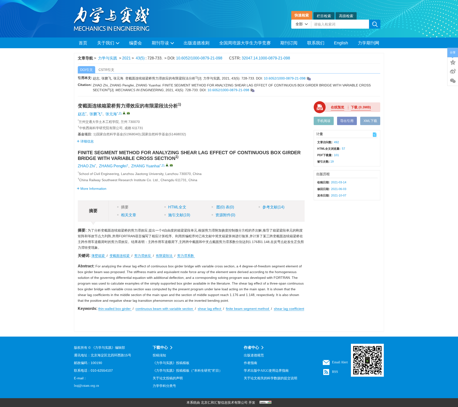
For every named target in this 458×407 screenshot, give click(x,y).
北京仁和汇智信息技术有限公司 (224, 402)
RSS (335, 372)
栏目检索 (324, 16)
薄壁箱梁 (98, 256)
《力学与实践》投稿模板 (171, 363)
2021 (126, 58)
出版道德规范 (254, 355)
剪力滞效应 (143, 256)
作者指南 (250, 363)
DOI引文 (86, 70)
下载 (361, 107)
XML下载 (370, 121)
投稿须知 (159, 355)
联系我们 (315, 43)
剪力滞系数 (186, 256)
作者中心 (251, 347)
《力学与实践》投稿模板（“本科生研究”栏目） (187, 370)
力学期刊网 (368, 43)
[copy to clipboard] (252, 90)
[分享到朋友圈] (453, 80)
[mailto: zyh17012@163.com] (171, 165)
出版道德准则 (196, 43)
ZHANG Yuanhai (145, 166)
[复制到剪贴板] (309, 78)
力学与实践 (107, 58)
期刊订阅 (288, 43)
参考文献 (273, 207)
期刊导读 (160, 43)
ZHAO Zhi (86, 166)
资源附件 (225, 215)
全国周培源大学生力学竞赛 (245, 43)
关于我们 (105, 43)
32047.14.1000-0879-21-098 (266, 58)
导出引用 (347, 121)
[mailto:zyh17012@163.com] (128, 113)
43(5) (141, 58)
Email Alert (340, 362)
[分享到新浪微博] (453, 71)
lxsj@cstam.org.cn (86, 385)
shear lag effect (210, 309)
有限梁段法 (164, 256)
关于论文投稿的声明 (168, 378)
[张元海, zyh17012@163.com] (124, 112)
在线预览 (337, 107)
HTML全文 (177, 207)
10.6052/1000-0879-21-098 (199, 58)
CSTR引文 (106, 70)
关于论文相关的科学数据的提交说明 (270, 378)
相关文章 (128, 215)
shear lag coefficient (289, 309)
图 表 (224, 207)
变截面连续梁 (119, 256)
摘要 (125, 207)
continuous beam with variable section (164, 309)
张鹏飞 (95, 114)
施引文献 (179, 215)
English (341, 43)
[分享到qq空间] (453, 61)
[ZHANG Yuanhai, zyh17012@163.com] (167, 165)
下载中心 (160, 347)
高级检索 (346, 16)
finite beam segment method (248, 309)
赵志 (81, 114)
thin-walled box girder (115, 309)
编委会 (135, 43)
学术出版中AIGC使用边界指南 (266, 370)
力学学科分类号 (164, 386)
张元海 (111, 114)
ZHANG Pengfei (113, 166)
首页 (83, 43)
